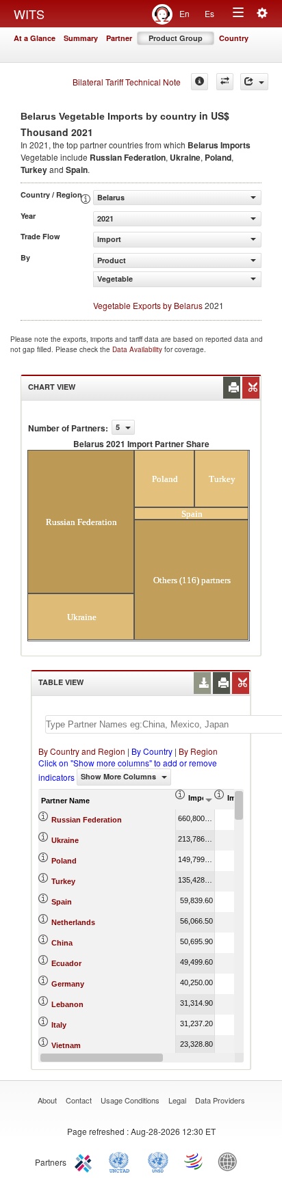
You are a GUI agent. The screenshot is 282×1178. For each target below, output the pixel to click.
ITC (85, 1161)
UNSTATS (158, 1161)
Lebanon (67, 1004)
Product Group (176, 38)
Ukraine (65, 840)
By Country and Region (81, 751)
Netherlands (73, 922)
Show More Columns (119, 776)
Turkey (63, 881)
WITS (29, 14)
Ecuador (66, 963)
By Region (198, 751)
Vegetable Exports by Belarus (148, 305)
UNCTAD (122, 1161)
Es (209, 13)
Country (233, 38)
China (62, 943)
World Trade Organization (194, 1161)
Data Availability (138, 349)
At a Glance (34, 38)
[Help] (199, 81)
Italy (58, 1025)
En (184, 13)
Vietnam (66, 1045)
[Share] (254, 81)
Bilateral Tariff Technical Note (127, 82)
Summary (81, 38)
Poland (64, 861)
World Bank (230, 1161)
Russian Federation (86, 820)
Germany (67, 984)
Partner (119, 38)
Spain (61, 902)
